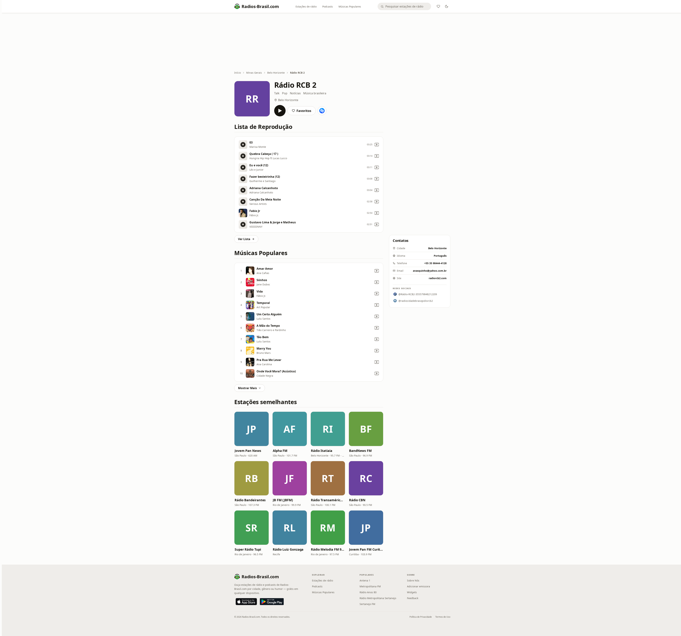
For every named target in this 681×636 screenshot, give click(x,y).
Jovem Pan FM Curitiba (366, 549)
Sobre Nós (413, 580)
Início (237, 72)
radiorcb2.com (438, 278)
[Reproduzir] (280, 110)
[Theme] (446, 6)
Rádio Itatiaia (321, 450)
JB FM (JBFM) (283, 500)
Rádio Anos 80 (368, 592)
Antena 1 (365, 580)
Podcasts (327, 6)
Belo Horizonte (276, 72)
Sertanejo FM (367, 604)
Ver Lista (244, 239)
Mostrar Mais (247, 388)
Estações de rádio (306, 6)
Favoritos (303, 111)
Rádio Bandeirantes (250, 500)
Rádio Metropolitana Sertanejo (378, 598)
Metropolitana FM (370, 586)
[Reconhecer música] (322, 110)
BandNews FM (360, 450)
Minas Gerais (254, 72)
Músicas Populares (350, 6)
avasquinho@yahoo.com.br (430, 270)
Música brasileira (314, 93)
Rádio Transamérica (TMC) (328, 500)
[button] (251, 429)
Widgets (412, 592)
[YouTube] (377, 144)
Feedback (412, 598)
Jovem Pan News (248, 450)
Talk (277, 93)
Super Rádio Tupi (248, 549)
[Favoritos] (438, 6)
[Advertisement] (342, 42)
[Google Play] (272, 601)
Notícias (295, 93)
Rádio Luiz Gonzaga (288, 549)
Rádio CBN (357, 500)
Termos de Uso (442, 616)
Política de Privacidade (420, 616)
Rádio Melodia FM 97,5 (328, 549)
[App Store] (246, 601)
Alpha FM (280, 450)
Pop (284, 93)
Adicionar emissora (418, 586)
